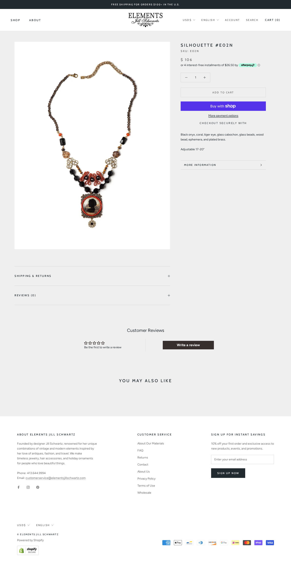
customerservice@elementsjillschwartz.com (56, 478)
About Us (143, 471)
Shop (15, 20)
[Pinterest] (37, 487)
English (208, 20)
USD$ (187, 20)
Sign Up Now (228, 473)
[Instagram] (28, 487)
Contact (142, 464)
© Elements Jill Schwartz (38, 534)
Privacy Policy (146, 478)
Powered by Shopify (30, 540)
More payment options (223, 115)
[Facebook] (18, 487)
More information (200, 164)
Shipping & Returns (33, 276)
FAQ (140, 450)
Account (232, 20)
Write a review (188, 345)
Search (252, 20)
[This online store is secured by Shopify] (28, 548)
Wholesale (144, 493)
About (35, 20)
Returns (142, 457)
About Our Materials (150, 443)
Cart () (272, 20)
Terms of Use (146, 485)
